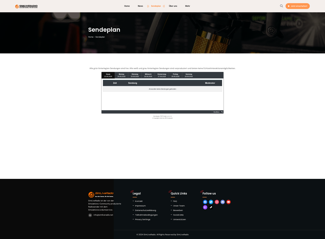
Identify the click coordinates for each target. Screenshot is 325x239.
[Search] (281, 6)
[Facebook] (205, 201)
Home (127, 6)
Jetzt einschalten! (299, 6)
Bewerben (178, 210)
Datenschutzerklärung (145, 210)
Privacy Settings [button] (142, 219)
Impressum (140, 205)
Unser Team (179, 205)
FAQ (175, 201)
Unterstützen (179, 219)
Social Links (178, 215)
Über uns (173, 6)
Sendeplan (156, 6)
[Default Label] (223, 201)
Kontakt (139, 201)
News (140, 6)
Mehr (187, 6)
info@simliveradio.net (103, 215)
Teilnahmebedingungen (146, 215)
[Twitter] (211, 201)
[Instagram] (217, 201)
